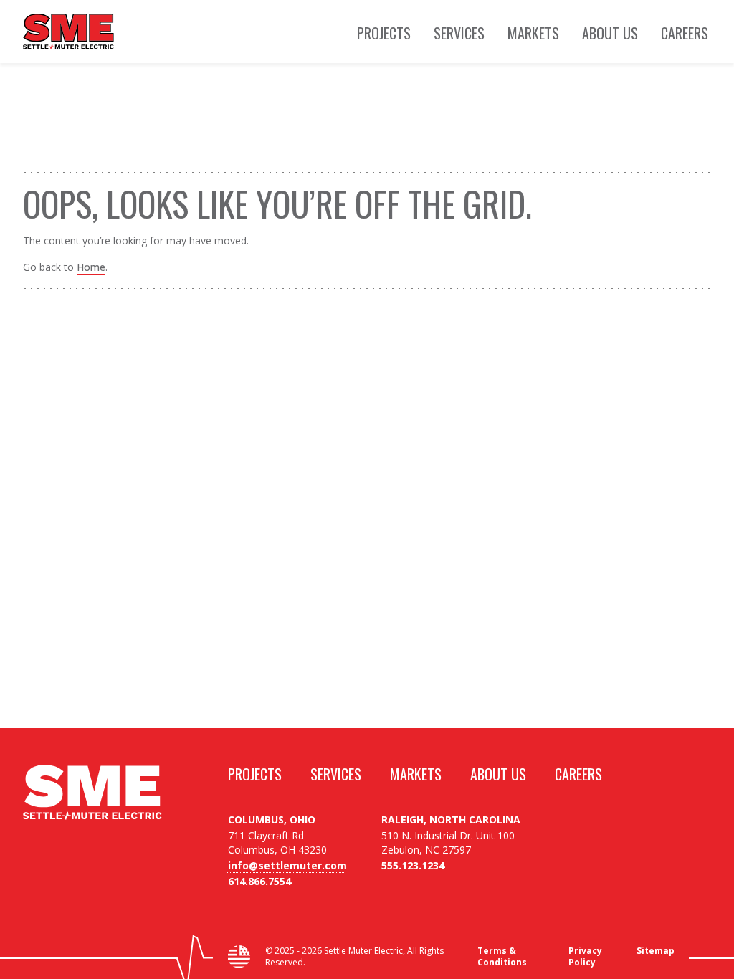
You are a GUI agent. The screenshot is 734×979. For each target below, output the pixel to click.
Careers (684, 33)
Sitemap (656, 951)
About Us (610, 33)
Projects (384, 33)
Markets (533, 33)
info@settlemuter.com (287, 865)
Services (459, 33)
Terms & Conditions (502, 956)
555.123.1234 (412, 865)
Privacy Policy (585, 956)
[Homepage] (68, 32)
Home (91, 267)
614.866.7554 (259, 881)
